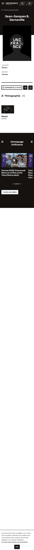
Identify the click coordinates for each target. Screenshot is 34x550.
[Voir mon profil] (29, 4)
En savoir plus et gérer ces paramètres (14, 542)
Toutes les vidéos (10, 192)
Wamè (4, 116)
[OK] (17, 547)
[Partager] (25, 87)
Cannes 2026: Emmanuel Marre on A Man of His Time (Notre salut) (13, 172)
